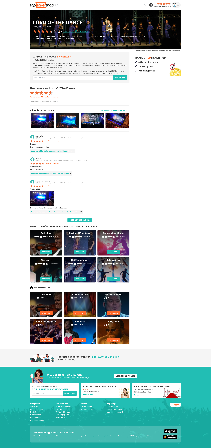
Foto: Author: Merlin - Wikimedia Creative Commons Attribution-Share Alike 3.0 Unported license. (158, 50)
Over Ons (59, 409)
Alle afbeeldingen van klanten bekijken (113, 110)
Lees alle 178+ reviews (75, 31)
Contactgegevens (62, 415)
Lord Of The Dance (45, 27)
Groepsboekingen (88, 406)
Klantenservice (112, 406)
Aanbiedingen (35, 417)
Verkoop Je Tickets (88, 409)
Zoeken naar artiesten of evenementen (70, 5)
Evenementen (35, 415)
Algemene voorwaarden (116, 412)
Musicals (33, 412)
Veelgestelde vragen (63, 412)
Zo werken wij (139, 395)
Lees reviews (88, 394)
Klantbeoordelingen (63, 406)
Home (35, 27)
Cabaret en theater (37, 409)
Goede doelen (61, 417)
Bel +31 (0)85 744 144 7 (105, 357)
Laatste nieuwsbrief (37, 420)
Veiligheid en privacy (114, 409)
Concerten (34, 406)
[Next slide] (124, 120)
